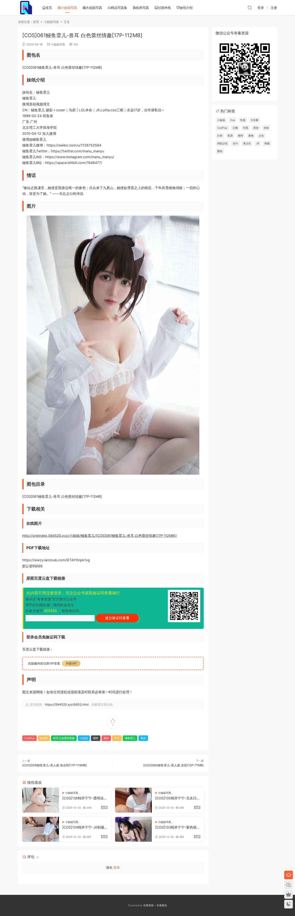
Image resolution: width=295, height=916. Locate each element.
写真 (245, 127)
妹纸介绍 (186, 8)
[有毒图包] (25, 7)
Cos (232, 120)
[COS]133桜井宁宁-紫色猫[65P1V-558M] (177, 827)
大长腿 (254, 120)
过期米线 (164, 8)
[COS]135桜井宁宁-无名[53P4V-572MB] (177, 798)
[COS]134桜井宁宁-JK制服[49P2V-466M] (83, 827)
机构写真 (142, 8)
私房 (230, 135)
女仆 (235, 143)
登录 (116, 867)
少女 (261, 135)
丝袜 (266, 127)
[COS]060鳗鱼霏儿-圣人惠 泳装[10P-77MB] (173, 765)
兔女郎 (44, 738)
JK (257, 143)
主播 (235, 127)
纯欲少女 (222, 143)
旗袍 (251, 135)
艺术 (116, 738)
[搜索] (249, 7)
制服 (267, 143)
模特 (95, 738)
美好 (106, 738)
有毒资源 (148, 905)
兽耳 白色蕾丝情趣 (64, 738)
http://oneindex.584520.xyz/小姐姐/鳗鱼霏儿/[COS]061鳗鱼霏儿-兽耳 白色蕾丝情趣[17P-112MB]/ (99, 535)
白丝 (219, 135)
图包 (219, 151)
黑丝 (143, 738)
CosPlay (29, 738)
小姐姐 (84, 738)
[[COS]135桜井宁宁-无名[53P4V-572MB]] (133, 800)
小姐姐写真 (69, 8)
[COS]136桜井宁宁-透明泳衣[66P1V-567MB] (84, 798)
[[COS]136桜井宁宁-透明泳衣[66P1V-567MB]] (40, 800)
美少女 (247, 143)
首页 (49, 8)
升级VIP (71, 663)
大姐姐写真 (94, 8)
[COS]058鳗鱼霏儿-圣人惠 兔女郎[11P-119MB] (54, 765)
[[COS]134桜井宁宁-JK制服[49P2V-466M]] (40, 829)
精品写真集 (119, 8)
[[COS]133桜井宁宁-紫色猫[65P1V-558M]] (133, 829)
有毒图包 (162, 905)
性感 (242, 120)
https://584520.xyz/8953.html (67, 704)
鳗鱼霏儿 (130, 738)
